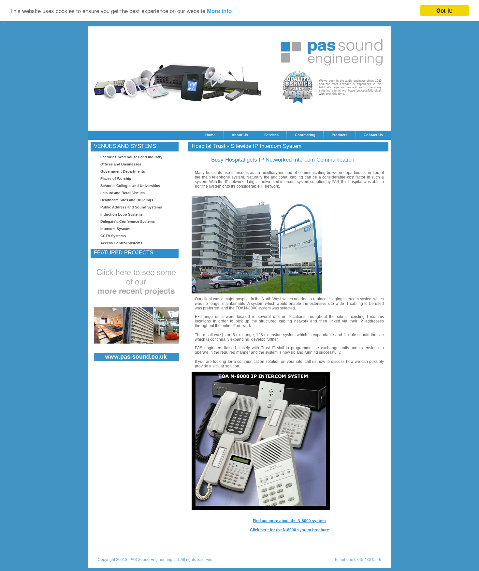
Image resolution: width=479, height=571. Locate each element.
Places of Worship (115, 178)
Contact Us (373, 135)
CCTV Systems (113, 236)
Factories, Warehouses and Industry (131, 157)
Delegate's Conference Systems (127, 221)
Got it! (444, 10)
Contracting (305, 135)
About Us (240, 135)
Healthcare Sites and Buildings (126, 200)
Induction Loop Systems (121, 214)
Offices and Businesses (120, 164)
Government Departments (122, 171)
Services (271, 135)
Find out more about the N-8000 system (289, 521)
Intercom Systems (115, 229)
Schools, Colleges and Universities (130, 186)
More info (219, 11)
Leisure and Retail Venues (122, 193)
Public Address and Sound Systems (131, 207)
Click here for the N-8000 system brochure (289, 530)
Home (210, 135)
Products (339, 135)
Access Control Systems (121, 243)
